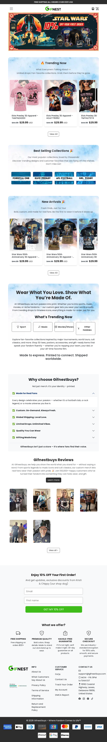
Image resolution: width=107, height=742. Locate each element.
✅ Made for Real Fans (24, 393)
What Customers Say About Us (40, 678)
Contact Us (61, 679)
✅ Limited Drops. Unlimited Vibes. (31, 423)
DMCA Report (62, 694)
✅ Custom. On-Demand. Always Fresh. (34, 410)
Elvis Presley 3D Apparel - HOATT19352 (59, 117)
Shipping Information (38, 697)
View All (53, 134)
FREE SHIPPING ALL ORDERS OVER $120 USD (53, 2)
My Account (61, 689)
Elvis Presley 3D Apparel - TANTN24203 (25, 117)
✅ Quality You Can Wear (26, 430)
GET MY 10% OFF (54, 609)
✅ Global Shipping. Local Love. (29, 417)
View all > (53, 550)
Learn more (54, 479)
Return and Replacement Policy (39, 707)
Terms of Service (40, 690)
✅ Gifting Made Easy (24, 437)
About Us (36, 671)
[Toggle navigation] (11, 8)
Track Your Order (64, 684)
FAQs (57, 674)
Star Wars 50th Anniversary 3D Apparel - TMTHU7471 (25, 257)
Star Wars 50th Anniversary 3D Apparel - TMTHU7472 (59, 257)
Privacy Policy (39, 685)
